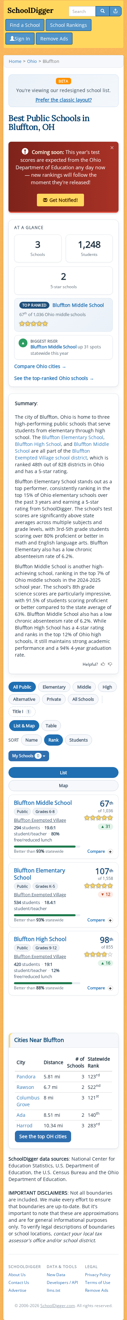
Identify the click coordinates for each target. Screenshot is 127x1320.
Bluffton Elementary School (72, 437)
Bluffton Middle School (78, 305)
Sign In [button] (22, 38)
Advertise (17, 1290)
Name (31, 740)
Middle (84, 687)
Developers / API (62, 1282)
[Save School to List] (110, 851)
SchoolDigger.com (57, 1305)
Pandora (26, 1076)
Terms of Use (97, 1282)
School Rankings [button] (68, 25)
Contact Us (18, 1282)
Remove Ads (96, 1290)
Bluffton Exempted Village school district (52, 454)
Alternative (24, 699)
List (63, 772)
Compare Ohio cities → (40, 366)
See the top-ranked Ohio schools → (54, 378)
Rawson (25, 1087)
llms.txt (53, 1290)
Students (78, 740)
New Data (56, 1275)
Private (54, 699)
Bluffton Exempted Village (40, 820)
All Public (22, 687)
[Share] (115, 11)
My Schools (25, 756)
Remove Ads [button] (54, 38)
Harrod (25, 1125)
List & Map (24, 726)
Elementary (54, 687)
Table (51, 726)
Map (63, 785)
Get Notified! (63, 200)
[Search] (103, 11)
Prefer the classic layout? (64, 100)
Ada (21, 1115)
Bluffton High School (38, 444)
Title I (21, 711)
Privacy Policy (97, 1275)
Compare (96, 851)
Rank (53, 740)
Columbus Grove (28, 1101)
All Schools (83, 699)
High (107, 687)
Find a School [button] (25, 25)
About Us (17, 1275)
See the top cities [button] (43, 1136)
